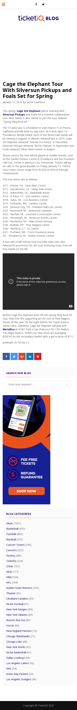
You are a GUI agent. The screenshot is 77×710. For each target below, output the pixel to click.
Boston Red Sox (18, 620)
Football (14, 534)
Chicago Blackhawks (20, 636)
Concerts (14, 550)
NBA (12, 577)
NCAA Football (17, 604)
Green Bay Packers (19, 674)
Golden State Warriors (22, 588)
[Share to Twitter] (14, 359)
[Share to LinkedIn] (29, 359)
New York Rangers (19, 609)
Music (13, 523)
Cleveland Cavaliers (20, 598)
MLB (12, 571)
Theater (13, 593)
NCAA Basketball (18, 652)
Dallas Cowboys (18, 657)
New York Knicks (18, 647)
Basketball (15, 528)
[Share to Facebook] (6, 359)
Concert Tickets (18, 544)
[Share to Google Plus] (22, 359)
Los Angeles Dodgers (21, 679)
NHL (11, 668)
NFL (12, 582)
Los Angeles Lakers (20, 663)
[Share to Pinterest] (37, 359)
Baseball (14, 539)
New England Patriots (21, 631)
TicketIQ (14, 561)
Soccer (12, 625)
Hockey (13, 555)
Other (13, 566)
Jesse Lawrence (36, 102)
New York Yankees (19, 614)
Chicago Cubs (16, 641)
